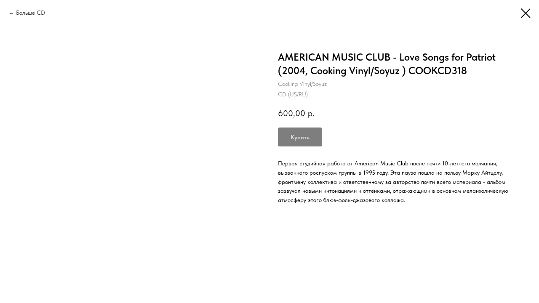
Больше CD (30, 12)
